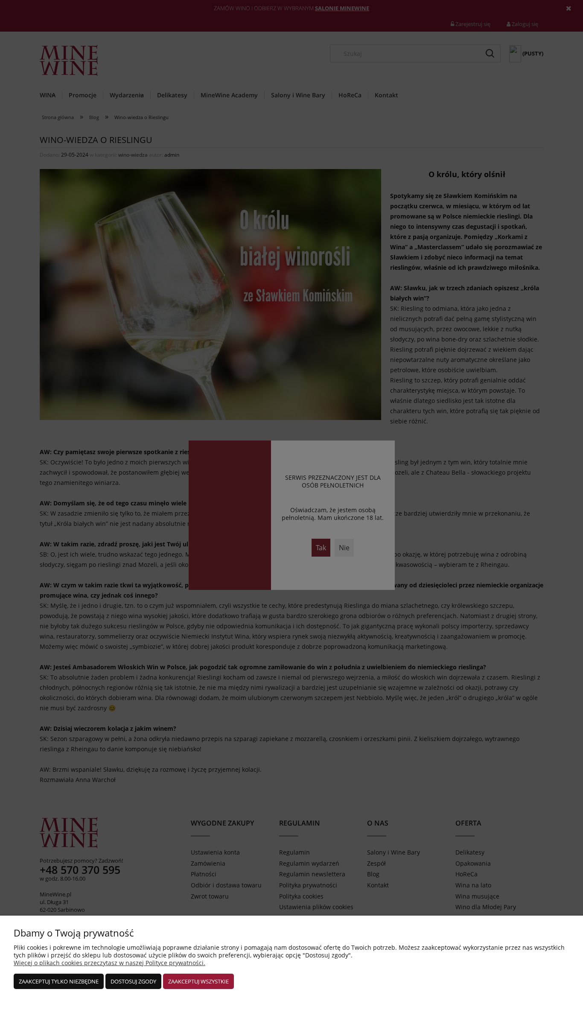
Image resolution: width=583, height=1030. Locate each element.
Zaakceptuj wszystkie (198, 981)
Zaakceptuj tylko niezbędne (59, 981)
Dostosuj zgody (133, 981)
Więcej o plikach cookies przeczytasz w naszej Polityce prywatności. (109, 963)
